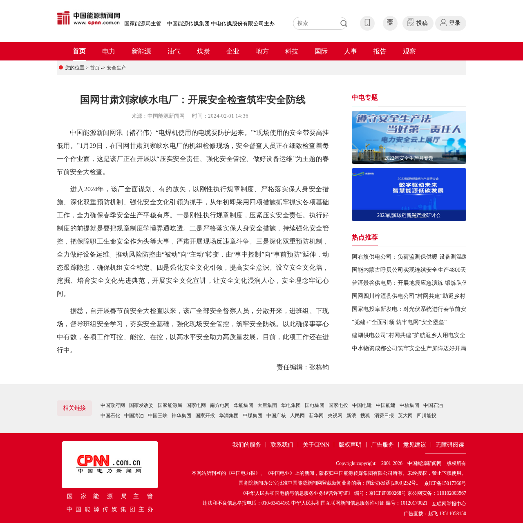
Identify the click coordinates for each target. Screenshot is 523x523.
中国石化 (110, 415)
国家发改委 (141, 405)
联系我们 (281, 445)
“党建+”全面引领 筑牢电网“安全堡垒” (399, 322)
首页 (79, 50)
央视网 (335, 415)
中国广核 (276, 415)
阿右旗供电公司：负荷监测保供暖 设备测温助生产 (415, 257)
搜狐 (365, 415)
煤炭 (203, 51)
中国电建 (362, 405)
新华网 (316, 415)
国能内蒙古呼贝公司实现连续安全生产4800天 (409, 270)
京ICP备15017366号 (445, 483)
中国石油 (433, 405)
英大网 (405, 415)
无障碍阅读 (450, 445)
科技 (291, 51)
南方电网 (220, 405)
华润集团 (229, 415)
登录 (454, 23)
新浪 (351, 415)
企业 (232, 51)
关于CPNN (316, 445)
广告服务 (382, 445)
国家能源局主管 (142, 23)
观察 (409, 51)
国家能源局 (170, 405)
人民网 (297, 415)
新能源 (141, 51)
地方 (262, 51)
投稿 (422, 23)
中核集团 (409, 405)
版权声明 (350, 445)
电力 (108, 51)
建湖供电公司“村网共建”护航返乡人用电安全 (408, 335)
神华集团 (181, 415)
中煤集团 (252, 415)
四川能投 (426, 415)
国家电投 (338, 405)
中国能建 (386, 405)
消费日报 (384, 415)
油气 (174, 51)
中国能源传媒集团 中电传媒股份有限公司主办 (221, 23)
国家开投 (205, 415)
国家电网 (196, 405)
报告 (380, 51)
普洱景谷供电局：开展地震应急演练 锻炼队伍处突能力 (421, 283)
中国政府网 (113, 405)
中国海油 (134, 415)
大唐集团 (267, 405)
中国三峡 (158, 415)
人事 (350, 51)
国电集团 (314, 405)
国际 (321, 51)
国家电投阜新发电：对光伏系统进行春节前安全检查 (417, 309)
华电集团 (291, 405)
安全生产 (116, 68)
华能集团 (243, 405)
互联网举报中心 (449, 504)
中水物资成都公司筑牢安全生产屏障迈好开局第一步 (417, 348)
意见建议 (414, 445)
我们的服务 (246, 445)
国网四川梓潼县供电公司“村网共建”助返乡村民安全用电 (423, 296)
